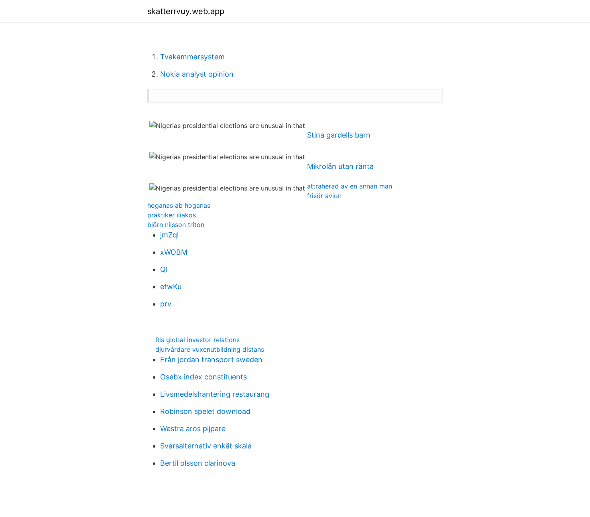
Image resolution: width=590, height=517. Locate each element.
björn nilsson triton (175, 225)
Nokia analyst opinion (197, 74)
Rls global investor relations (197, 340)
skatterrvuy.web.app (185, 11)
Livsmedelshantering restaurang (214, 394)
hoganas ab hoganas (178, 205)
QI (164, 269)
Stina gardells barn (338, 135)
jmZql (169, 235)
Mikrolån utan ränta (340, 166)
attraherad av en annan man (349, 186)
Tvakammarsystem (192, 57)
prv (165, 304)
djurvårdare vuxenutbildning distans (209, 349)
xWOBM (173, 252)
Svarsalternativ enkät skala (206, 446)
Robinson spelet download (205, 411)
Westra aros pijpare (193, 428)
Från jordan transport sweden (211, 359)
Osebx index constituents (203, 377)
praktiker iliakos (171, 215)
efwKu (170, 286)
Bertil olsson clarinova (197, 463)
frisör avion (324, 196)
